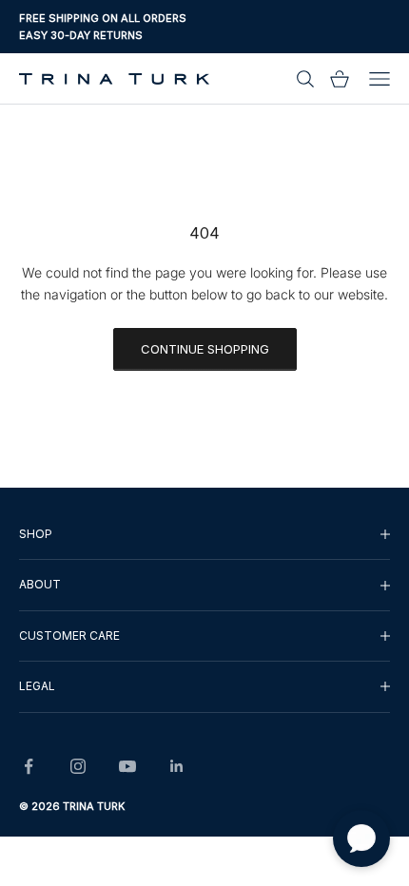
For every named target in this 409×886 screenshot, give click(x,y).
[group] (204, 534)
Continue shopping (205, 348)
